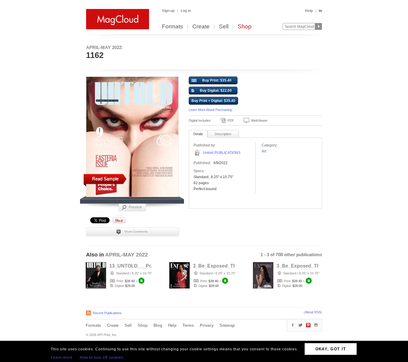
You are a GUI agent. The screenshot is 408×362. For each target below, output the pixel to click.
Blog (158, 325)
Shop (244, 27)
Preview (135, 207)
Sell (223, 27)
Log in (186, 11)
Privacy (207, 325)
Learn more (62, 357)
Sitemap (227, 325)
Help (309, 11)
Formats (172, 27)
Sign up (168, 11)
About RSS (313, 312)
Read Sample (105, 178)
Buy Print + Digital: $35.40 (213, 101)
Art (264, 151)
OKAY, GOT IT (330, 349)
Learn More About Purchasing (210, 109)
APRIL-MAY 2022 (126, 255)
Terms (188, 325)
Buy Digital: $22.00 (216, 90)
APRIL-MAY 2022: (104, 47)
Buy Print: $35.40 (216, 80)
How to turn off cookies (101, 357)
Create (201, 27)
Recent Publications (107, 313)
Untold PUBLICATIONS (221, 153)
